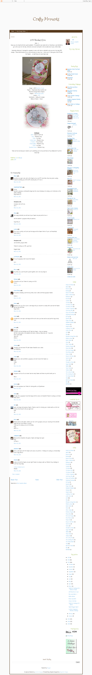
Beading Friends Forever (72, 74)
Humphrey (68, 326)
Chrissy (15, 345)
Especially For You (71, 198)
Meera (15, 176)
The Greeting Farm (70, 374)
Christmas (68, 302)
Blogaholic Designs (64, 672)
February (71, 613)
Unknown (16, 279)
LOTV (32, 135)
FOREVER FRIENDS (70, 322)
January (71, 616)
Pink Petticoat (69, 352)
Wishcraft (69, 178)
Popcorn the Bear (70, 356)
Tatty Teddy (68, 368)
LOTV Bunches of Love (73, 592)
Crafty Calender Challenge (73, 95)
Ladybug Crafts (69, 328)
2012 (69, 560)
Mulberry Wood (69, 338)
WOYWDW (68, 384)
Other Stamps (69, 344)
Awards (67, 287)
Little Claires (69, 330)
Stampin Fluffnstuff (71, 123)
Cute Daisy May (69, 310)
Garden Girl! (75, 209)
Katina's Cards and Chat (72, 257)
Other (67, 342)
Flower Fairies (69, 320)
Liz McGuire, (17, 256)
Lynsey (15, 229)
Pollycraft (68, 354)
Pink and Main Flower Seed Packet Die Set (76, 117)
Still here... (75, 125)
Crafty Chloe (70, 267)
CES (39, 95)
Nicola (15, 419)
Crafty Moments (46, 19)
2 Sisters (33, 142)
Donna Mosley (17, 290)
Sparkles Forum (32, 147)
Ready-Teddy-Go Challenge (73, 104)
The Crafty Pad (69, 372)
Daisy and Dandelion (70, 312)
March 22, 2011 (17, 340)
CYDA (34, 138)
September (71, 571)
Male (67, 334)
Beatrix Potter (69, 292)
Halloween (68, 324)
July (70, 576)
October (71, 569)
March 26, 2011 (17, 454)
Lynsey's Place (70, 228)
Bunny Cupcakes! (72, 598)
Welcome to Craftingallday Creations (73, 168)
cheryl (15, 316)
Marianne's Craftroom (72, 133)
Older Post (59, 480)
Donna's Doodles (70, 218)
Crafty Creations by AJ (19, 467)
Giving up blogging (71, 134)
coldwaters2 (16, 435)
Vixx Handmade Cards (72, 188)
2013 (69, 557)
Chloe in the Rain (72, 601)
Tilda (67, 378)
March (70, 586)
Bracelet (67, 298)
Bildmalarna (68, 296)
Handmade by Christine (72, 113)
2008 (69, 624)
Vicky (15, 213)
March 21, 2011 (17, 182)
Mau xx (15, 269)
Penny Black (68, 348)
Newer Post (14, 480)
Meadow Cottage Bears (71, 336)
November (71, 567)
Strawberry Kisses (70, 362)
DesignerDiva (70, 247)
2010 (69, 619)
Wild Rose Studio (69, 380)
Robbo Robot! (72, 596)
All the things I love (71, 148)
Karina (15, 303)
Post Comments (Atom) (22, 483)
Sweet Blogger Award (73, 607)
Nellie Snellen (69, 340)
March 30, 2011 (17, 471)
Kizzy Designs (70, 158)
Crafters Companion (70, 308)
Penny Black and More (72, 87)
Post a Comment (15, 474)
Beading (67, 290)
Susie (15, 394)
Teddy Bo (68, 370)
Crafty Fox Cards (71, 277)
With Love (75, 258)
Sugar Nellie (68, 364)
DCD (33, 136)
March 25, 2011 (17, 443)
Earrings (67, 316)
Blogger (48, 668)
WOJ (67, 382)
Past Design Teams (21, 31)
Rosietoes (16, 371)
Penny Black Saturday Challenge (72, 91)
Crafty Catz (33, 140)
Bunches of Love (40, 88)
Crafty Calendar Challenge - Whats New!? (76, 240)
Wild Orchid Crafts (39, 93)
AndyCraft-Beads (70, 285)
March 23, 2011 (17, 400)
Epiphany (68, 318)
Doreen (15, 384)
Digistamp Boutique (70, 314)
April (70, 584)
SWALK (67, 366)
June (70, 579)
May (70, 581)
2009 (69, 621)
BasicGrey (68, 288)
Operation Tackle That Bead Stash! (73, 70)
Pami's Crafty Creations (72, 208)
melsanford (16, 448)
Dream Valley (33, 143)
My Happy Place (71, 138)
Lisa (16, 158)
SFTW (34, 145)
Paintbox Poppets (70, 346)
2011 (69, 562)
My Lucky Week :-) (73, 594)
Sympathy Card (76, 219)
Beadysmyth (70, 77)
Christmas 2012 (69, 306)
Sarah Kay (68, 358)
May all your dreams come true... (75, 172)
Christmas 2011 (69, 304)
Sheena (67, 360)
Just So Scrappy (38, 672)
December (71, 564)
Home (12, 31)
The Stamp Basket (70, 376)
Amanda (15, 460)
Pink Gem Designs (70, 350)
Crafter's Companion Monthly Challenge (73, 100)
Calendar (68, 300)
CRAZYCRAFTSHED (18, 187)
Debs (15, 327)
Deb (15, 405)
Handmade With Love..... (72, 237)
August (70, 574)
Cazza (15, 356)
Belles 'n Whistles (69, 294)
